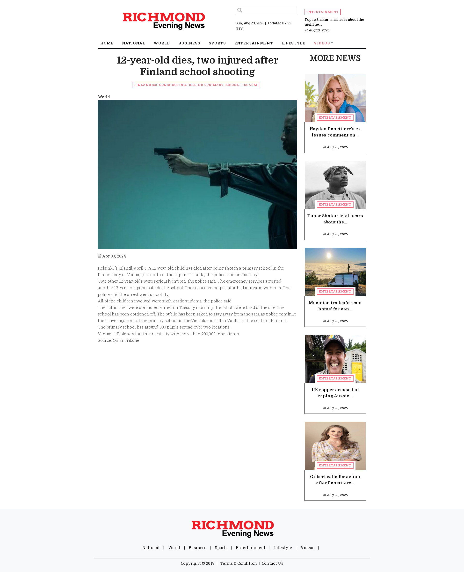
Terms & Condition (238, 563)
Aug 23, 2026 (318, 30)
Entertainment (322, 12)
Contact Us (272, 563)
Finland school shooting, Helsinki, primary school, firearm (195, 85)
